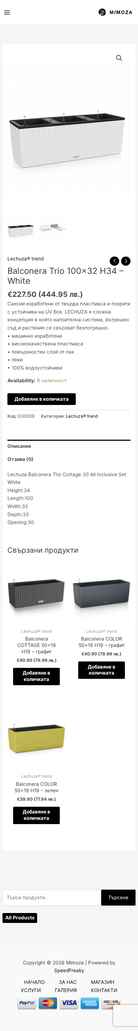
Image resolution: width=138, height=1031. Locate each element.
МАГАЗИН (102, 982)
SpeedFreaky (69, 970)
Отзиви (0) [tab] (20, 459)
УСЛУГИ (31, 990)
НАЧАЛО (34, 982)
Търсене (118, 897)
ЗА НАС (68, 982)
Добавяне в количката (42, 399)
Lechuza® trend (25, 258)
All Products (20, 917)
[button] (119, 58)
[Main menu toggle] (7, 12)
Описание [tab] (19, 446)
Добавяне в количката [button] (36, 676)
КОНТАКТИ (104, 990)
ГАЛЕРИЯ (66, 990)
